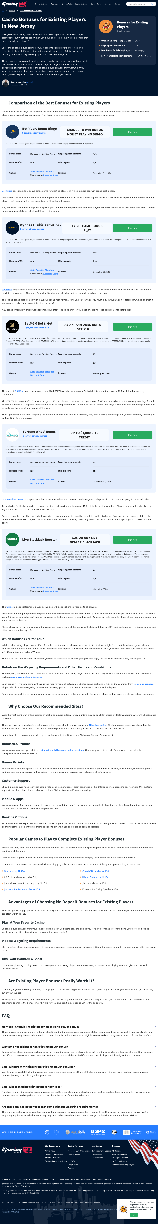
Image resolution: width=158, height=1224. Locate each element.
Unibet (9, 606)
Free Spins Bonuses (120, 1158)
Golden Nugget (74, 1154)
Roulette (40, 171)
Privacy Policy (66, 1202)
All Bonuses (116, 1151)
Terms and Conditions (50, 1202)
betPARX (71, 1161)
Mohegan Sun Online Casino (79, 1151)
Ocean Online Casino (13, 499)
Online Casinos (41, 4)
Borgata (71, 1168)
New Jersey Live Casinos (101, 1151)
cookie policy (147, 1209)
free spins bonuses (143, 683)
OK (134, 1215)
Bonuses (54, 4)
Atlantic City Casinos (53, 1158)
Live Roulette (96, 1154)
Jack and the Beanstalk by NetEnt (22, 889)
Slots (32, 171)
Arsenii (29, 82)
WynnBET (140, 50)
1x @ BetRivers (143, 56)
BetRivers (7, 190)
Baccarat (47, 175)
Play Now (132, 132)
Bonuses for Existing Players (123, 1165)
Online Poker (67, 4)
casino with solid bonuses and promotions (61, 750)
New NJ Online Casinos (54, 1154)
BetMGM (18, 391)
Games (108, 4)
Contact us (15, 1202)
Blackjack (49, 171)
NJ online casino (97, 725)
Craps (55, 175)
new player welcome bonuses (26, 677)
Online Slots (96, 4)
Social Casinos (81, 4)
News (117, 4)
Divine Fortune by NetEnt (95, 877)
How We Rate (33, 1202)
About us (5, 1202)
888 (69, 1158)
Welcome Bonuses (119, 1154)
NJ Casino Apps (51, 1151)
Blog (24, 1202)
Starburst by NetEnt (15, 871)
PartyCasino (73, 1165)
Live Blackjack (97, 1158)
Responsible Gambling (82, 1202)
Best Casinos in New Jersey (56, 1161)
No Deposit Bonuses (120, 1161)
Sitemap (97, 1202)
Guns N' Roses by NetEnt (95, 871)
